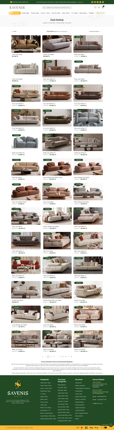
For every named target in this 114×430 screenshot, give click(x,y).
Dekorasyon (83, 13)
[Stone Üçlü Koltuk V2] (26, 142)
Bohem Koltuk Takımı (63, 407)
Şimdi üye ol (80, 2)
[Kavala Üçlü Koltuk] (26, 290)
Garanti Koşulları (79, 402)
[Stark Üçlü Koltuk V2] (57, 68)
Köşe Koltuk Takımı (45, 391)
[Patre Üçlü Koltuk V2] (57, 265)
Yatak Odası (25, 13)
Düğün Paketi (44, 396)
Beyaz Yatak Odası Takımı (65, 418)
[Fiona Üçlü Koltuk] (26, 44)
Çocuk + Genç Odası (46, 388)
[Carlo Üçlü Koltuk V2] (88, 216)
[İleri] (69, 357)
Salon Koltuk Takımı (63, 398)
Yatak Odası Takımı (45, 382)
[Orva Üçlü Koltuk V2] (57, 93)
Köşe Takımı (66, 13)
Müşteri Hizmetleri (80, 385)
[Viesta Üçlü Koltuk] (57, 339)
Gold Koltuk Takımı (63, 393)
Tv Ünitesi (43, 394)
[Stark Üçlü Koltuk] (88, 44)
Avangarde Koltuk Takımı (64, 420)
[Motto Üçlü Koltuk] (26, 339)
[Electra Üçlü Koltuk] (88, 314)
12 (62, 356)
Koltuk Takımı (44, 399)
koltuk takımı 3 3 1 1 (45, 410)
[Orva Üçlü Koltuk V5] (57, 118)
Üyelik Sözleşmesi (80, 407)
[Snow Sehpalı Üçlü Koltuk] (88, 167)
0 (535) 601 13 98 (101, 399)
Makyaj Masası (62, 385)
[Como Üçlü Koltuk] (26, 68)
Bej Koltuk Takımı (62, 390)
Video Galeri (78, 394)
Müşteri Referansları (80, 396)
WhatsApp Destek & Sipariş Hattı (20, 2)
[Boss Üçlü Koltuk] (26, 216)
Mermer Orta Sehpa (45, 407)
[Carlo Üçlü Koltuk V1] (26, 241)
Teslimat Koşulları (80, 410)
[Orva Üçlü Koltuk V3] (88, 93)
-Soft (101, 427)
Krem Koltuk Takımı (63, 404)
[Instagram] (100, 2)
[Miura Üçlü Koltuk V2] (88, 241)
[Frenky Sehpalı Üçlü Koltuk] (57, 216)
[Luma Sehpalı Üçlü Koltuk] (26, 314)
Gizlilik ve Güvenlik (80, 399)
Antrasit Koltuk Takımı (63, 409)
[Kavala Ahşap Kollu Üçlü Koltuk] (57, 290)
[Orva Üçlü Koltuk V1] (26, 93)
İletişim (77, 418)
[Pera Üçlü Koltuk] (26, 167)
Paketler (91, 13)
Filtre (15, 31)
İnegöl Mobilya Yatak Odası (47, 416)
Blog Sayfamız (79, 416)
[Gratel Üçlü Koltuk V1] (88, 142)
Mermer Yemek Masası (46, 413)
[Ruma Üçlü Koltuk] (88, 68)
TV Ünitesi (74, 13)
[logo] (17, 7)
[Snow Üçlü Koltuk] (57, 191)
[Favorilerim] (95, 7)
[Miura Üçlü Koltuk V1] (26, 265)
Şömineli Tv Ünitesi (63, 401)
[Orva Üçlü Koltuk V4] (26, 118)
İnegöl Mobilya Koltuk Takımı (48, 418)
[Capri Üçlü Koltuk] (57, 241)
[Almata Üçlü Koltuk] (88, 290)
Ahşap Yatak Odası (63, 396)
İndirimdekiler (79, 391)
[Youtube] (103, 2)
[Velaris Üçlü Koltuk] (88, 339)
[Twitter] (95, 2)
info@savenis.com (98, 403)
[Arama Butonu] (44, 7)
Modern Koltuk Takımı (64, 412)
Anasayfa (45, 23)
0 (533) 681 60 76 (101, 396)
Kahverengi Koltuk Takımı (65, 415)
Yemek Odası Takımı (45, 385)
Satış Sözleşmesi (79, 405)
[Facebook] (92, 2)
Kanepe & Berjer (61, 23)
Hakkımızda (78, 382)
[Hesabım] (99, 7)
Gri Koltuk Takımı (62, 387)
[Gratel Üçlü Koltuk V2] (57, 142)
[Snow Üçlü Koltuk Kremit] (26, 191)
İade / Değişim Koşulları (81, 413)
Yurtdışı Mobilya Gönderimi (82, 388)
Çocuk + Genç (45, 13)
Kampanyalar (14, 13)
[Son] (72, 357)
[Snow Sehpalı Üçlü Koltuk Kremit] (57, 167)
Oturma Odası (56, 13)
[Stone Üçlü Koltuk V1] (88, 118)
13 (65, 356)
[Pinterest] (97, 2)
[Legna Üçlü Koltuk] (57, 44)
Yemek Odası (35, 13)
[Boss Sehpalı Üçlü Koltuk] (88, 191)
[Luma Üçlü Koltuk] (57, 314)
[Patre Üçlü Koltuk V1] (88, 265)
